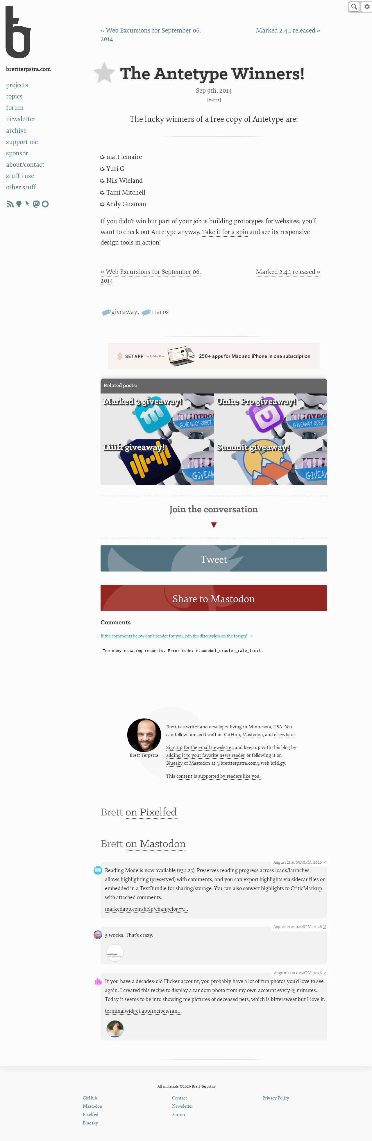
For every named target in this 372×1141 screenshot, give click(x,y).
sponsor (17, 153)
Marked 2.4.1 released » (288, 31)
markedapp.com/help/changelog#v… (146, 909)
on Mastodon (156, 844)
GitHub (232, 735)
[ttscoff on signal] (45, 204)
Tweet (214, 100)
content (184, 776)
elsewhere (284, 735)
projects (17, 85)
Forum (178, 1114)
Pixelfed (90, 1114)
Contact (179, 1098)
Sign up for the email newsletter (199, 747)
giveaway (124, 312)
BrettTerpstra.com (28, 69)
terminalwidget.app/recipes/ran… (143, 1011)
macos (160, 312)
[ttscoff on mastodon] (36, 204)
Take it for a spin (225, 232)
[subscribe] (10, 204)
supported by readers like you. (229, 776)
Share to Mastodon (214, 599)
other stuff (21, 187)
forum (15, 108)
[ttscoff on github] (19, 204)
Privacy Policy (275, 1098)
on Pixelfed (151, 812)
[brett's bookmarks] (27, 204)
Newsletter (182, 1106)
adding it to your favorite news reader (205, 755)
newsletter (20, 119)
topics (14, 96)
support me (22, 142)
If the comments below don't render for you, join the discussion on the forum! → (177, 636)
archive (16, 131)
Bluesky (174, 763)
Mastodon (252, 735)
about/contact (25, 165)
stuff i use (20, 176)
